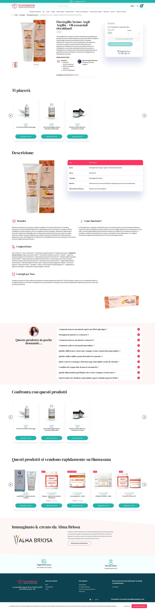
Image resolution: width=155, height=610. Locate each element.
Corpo (48, 11)
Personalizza (127, 606)
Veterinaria (106, 11)
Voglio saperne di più (62, 57)
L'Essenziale (82, 585)
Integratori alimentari (35, 11)
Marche (113, 11)
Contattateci (49, 587)
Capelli (53, 11)
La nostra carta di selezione (87, 589)
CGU (46, 589)
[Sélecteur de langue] (132, 6)
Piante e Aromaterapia (82, 11)
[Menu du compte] (137, 6)
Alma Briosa (75, 75)
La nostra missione (84, 587)
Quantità (129, 30)
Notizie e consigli (121, 11)
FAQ (46, 585)
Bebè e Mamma (70, 11)
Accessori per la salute (95, 11)
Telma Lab (82, 591)
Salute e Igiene (60, 11)
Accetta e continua (139, 606)
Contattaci (115, 587)
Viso (43, 11)
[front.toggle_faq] (138, 329)
